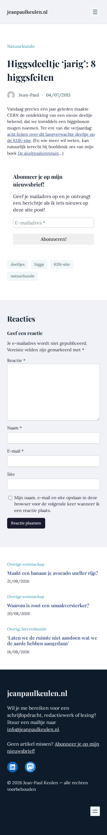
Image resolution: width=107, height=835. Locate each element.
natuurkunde (22, 276)
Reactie (16, 360)
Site (11, 474)
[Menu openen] (95, 12)
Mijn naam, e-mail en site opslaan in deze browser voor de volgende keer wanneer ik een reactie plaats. (57, 504)
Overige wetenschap (25, 564)
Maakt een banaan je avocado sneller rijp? (52, 573)
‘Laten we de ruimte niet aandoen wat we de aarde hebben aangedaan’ (52, 640)
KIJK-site (62, 264)
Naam (14, 428)
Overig (13, 629)
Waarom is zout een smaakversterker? (48, 605)
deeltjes (18, 264)
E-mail (15, 451)
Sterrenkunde (33, 629)
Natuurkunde (21, 46)
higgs (39, 264)
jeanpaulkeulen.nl (27, 12)
